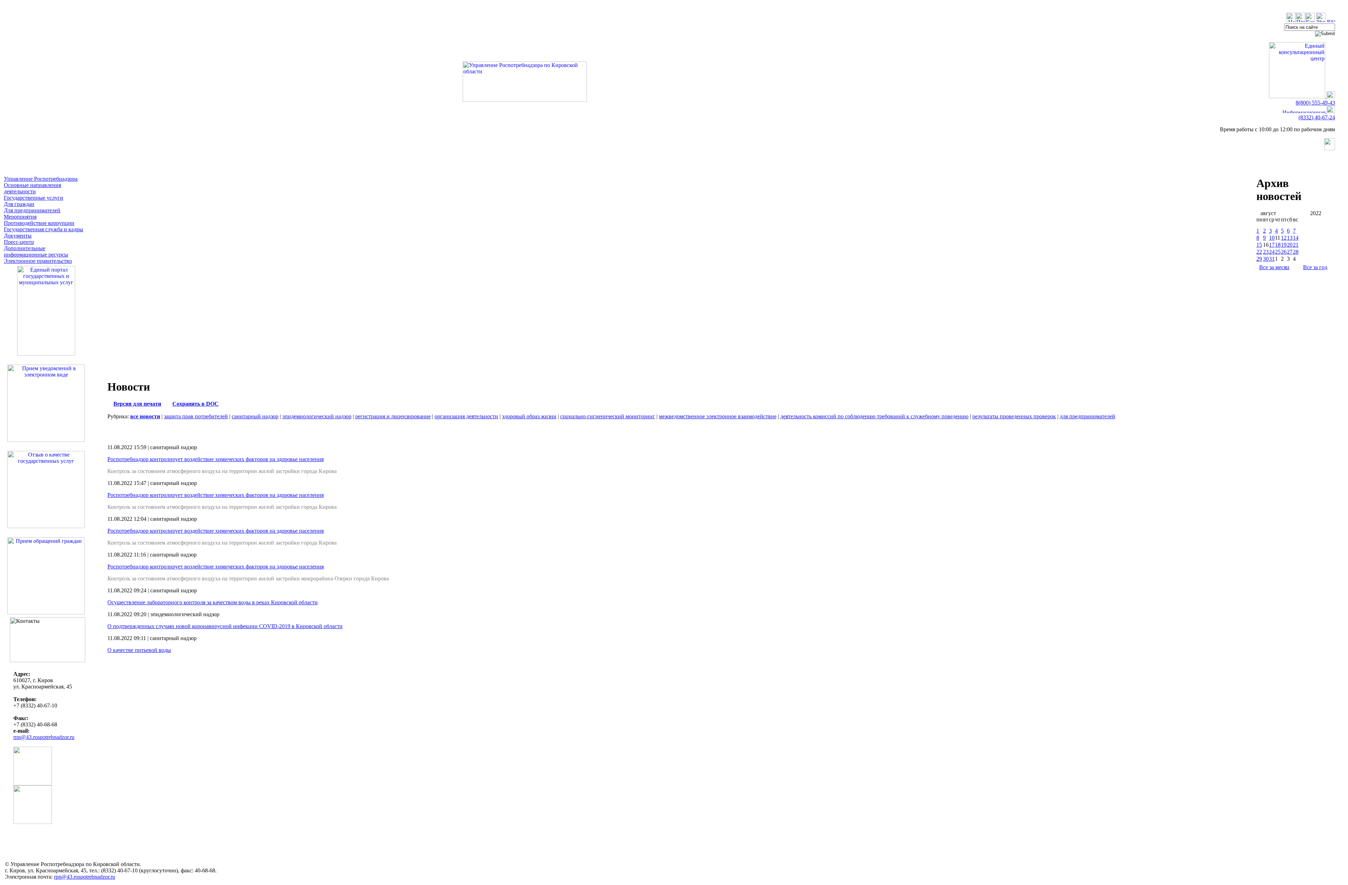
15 (1259, 245)
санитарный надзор (255, 416)
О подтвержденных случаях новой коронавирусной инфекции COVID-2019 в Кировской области (225, 626)
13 (1290, 238)
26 (1284, 252)
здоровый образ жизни (529, 416)
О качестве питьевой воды (139, 650)
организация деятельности (466, 416)
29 (1259, 259)
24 (1272, 252)
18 (1278, 245)
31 (1272, 259)
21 (1296, 245)
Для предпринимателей (32, 210)
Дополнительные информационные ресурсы (36, 251)
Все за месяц (1274, 267)
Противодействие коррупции (39, 223)
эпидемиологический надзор (316, 416)
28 (1296, 252)
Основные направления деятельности (32, 188)
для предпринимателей (1087, 416)
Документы (18, 236)
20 (1290, 245)
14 (1296, 238)
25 (1278, 252)
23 (1266, 252)
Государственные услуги (33, 198)
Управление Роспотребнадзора (41, 179)
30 (1266, 259)
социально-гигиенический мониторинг (607, 416)
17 (1272, 245)
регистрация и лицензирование (393, 416)
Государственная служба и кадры (43, 229)
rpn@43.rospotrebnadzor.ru (43, 737)
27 (1290, 252)
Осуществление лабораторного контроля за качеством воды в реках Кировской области (212, 602)
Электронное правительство (38, 261)
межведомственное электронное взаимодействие (718, 416)
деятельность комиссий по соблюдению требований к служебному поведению (874, 416)
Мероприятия (20, 217)
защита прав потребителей (196, 416)
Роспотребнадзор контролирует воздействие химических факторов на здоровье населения (215, 459)
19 (1284, 245)
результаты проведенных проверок (1014, 416)
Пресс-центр (19, 242)
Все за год (1315, 267)
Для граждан (19, 204)
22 (1259, 252)
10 (1272, 238)
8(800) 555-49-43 (1315, 103)
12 (1284, 238)
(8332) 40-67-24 (1317, 117)
